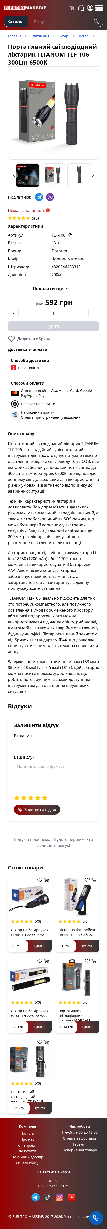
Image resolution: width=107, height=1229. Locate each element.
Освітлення (39, 36)
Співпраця (27, 1145)
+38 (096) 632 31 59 (53, 1185)
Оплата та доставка (80, 1138)
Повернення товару (80, 1150)
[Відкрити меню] (99, 8)
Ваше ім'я (23, 736)
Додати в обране (33, 339)
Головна (15, 36)
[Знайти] (97, 21)
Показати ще (48, 288)
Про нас (27, 1139)
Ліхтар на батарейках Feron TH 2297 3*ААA (29, 1013)
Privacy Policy (27, 1163)
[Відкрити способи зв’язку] (96, 1218)
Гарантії (80, 1144)
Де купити (27, 1151)
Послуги (27, 1133)
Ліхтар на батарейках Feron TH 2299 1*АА (29, 932)
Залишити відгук (40, 809)
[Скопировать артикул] (70, 235)
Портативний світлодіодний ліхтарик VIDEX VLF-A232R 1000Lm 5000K (76, 1018)
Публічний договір (27, 1157)
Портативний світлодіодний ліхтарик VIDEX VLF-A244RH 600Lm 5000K (29, 1099)
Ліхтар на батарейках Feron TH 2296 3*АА (77, 932)
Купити (53, 326)
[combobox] (66, 21)
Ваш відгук (24, 757)
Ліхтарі (63, 36)
